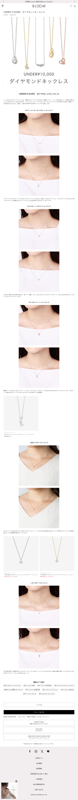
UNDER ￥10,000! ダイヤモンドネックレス (38, 716)
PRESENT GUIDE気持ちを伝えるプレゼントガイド (39, 722)
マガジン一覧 (21, 716)
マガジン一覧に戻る (39, 712)
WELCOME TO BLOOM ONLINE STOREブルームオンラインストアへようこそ (39, 737)
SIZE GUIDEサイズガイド (39, 729)
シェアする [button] (39, 705)
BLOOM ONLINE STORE (9, 716)
